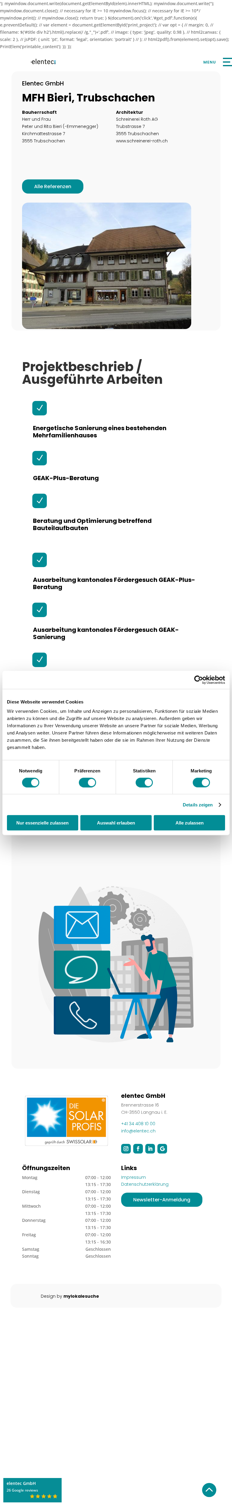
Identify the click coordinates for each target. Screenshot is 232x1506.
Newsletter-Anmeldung (161, 1199)
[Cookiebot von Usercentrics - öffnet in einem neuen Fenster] (198, 679)
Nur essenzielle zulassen (42, 822)
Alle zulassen (190, 822)
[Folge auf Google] (162, 1149)
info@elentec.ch (138, 1131)
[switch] (87, 782)
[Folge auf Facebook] (138, 1149)
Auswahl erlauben (116, 822)
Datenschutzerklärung (145, 1184)
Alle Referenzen (52, 186)
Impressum (133, 1177)
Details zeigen (198, 804)
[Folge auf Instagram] (126, 1149)
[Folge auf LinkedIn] (150, 1149)
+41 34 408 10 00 (138, 1124)
